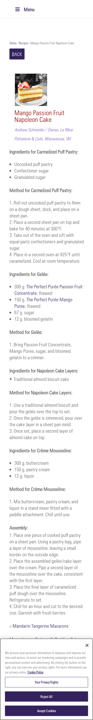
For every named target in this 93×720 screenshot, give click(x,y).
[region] (46, 679)
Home (13, 43)
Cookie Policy (35, 672)
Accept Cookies (46, 711)
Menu (29, 9)
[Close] (87, 645)
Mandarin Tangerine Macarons (40, 626)
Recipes (23, 43)
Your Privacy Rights (46, 682)
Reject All (46, 696)
